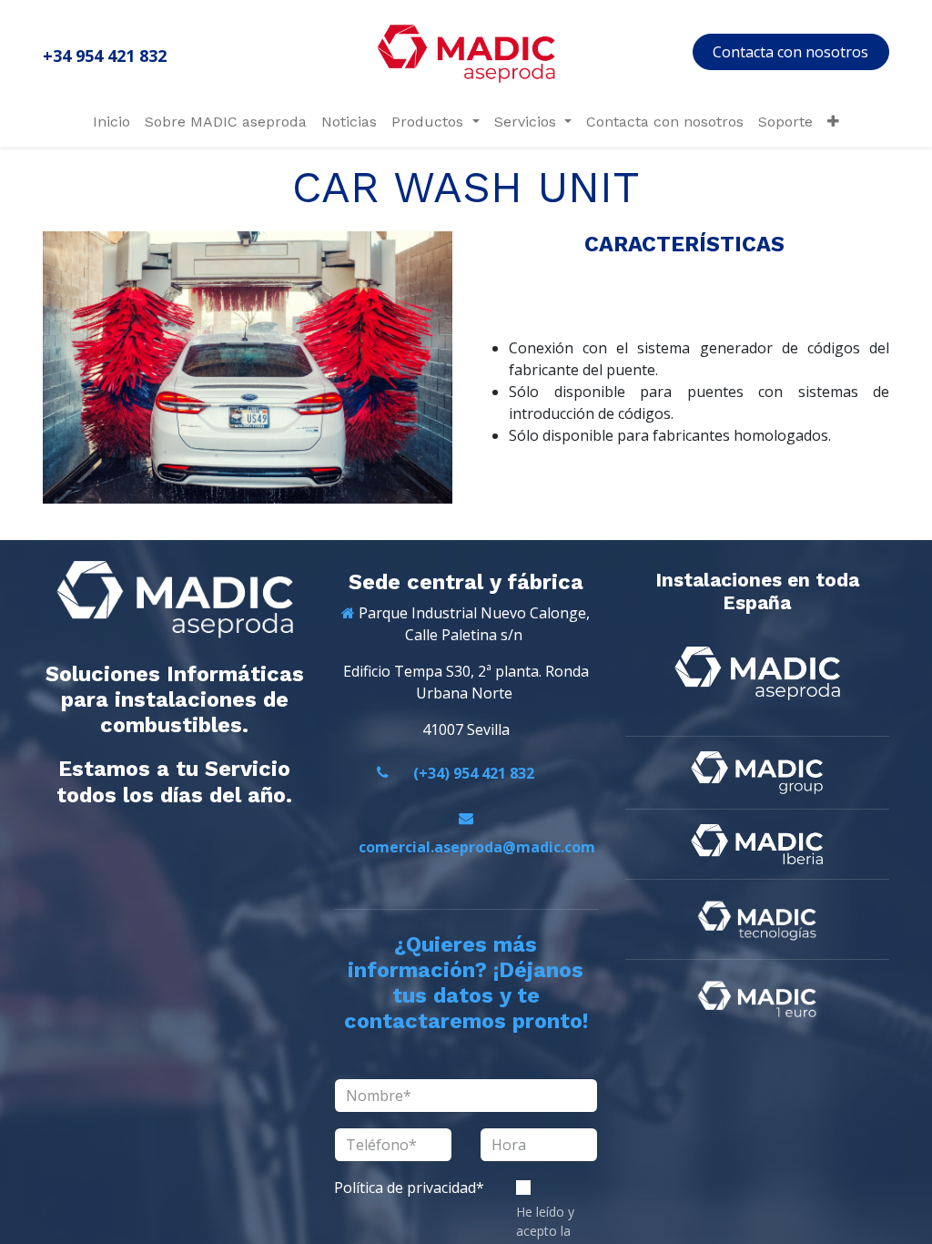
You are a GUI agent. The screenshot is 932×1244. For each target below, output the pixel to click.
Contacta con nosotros (790, 52)
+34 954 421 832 (105, 55)
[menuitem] (111, 122)
